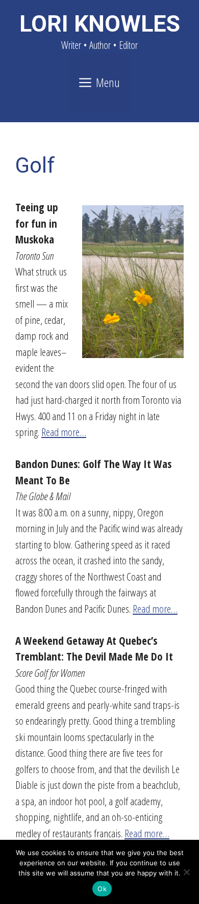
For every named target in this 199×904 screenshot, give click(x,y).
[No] (186, 872)
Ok (102, 889)
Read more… (63, 432)
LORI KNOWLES (99, 23)
